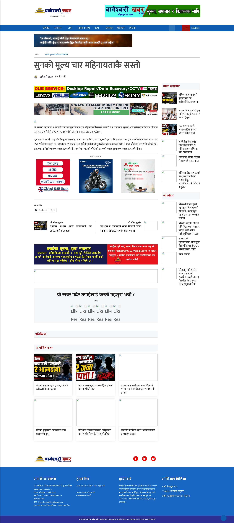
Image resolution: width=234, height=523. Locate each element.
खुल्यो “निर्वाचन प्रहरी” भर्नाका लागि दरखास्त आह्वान (138, 432)
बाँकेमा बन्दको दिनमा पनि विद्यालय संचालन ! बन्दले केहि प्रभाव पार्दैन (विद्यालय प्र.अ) (189, 228)
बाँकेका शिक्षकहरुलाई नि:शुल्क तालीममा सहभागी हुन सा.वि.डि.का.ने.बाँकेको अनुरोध (189, 180)
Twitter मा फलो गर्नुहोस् (173, 491)
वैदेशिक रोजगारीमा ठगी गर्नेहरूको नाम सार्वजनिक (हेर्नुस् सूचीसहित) (94, 432)
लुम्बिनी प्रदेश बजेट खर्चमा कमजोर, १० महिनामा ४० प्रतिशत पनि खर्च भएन (188, 147)
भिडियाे (132, 28)
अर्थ (69, 28)
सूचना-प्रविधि (84, 28)
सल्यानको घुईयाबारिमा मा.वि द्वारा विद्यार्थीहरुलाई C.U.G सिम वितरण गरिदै (189, 244)
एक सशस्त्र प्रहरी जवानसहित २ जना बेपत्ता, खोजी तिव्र (95, 387)
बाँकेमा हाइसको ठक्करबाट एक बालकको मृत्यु (51, 432)
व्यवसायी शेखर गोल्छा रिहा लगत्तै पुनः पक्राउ (189, 159)
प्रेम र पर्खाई (184, 254)
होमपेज (46, 28)
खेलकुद (109, 28)
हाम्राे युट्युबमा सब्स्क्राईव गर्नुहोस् (176, 496)
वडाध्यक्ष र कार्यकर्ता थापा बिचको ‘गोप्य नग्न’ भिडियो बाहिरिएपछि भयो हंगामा (138, 389)
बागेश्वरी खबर (46, 77)
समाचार (57, 28)
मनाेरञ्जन (121, 28)
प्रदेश (97, 28)
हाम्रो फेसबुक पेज (169, 486)
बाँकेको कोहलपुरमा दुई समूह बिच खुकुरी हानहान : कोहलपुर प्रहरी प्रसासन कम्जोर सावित (189, 211)
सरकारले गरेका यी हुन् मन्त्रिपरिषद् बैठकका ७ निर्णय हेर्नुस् (189, 114)
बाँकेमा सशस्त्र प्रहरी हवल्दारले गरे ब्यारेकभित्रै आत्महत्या (52, 387)
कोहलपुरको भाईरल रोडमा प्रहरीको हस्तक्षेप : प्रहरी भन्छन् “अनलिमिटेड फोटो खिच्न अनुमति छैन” (189, 277)
